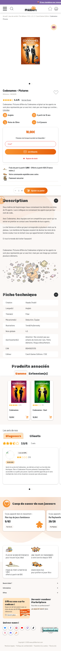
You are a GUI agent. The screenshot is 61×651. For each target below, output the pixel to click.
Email (9, 144)
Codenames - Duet (40, 410)
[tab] (20, 373)
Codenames (13, 410)
